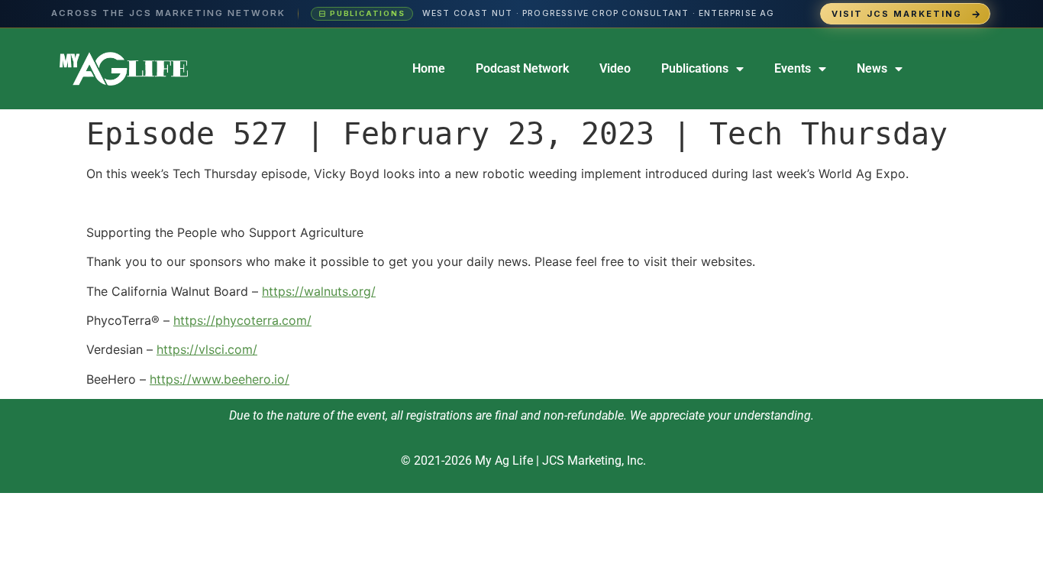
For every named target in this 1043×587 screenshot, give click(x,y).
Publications (694, 68)
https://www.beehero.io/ (219, 379)
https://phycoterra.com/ (242, 320)
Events (792, 68)
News (872, 68)
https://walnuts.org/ (319, 291)
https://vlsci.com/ (207, 349)
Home (428, 68)
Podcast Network (522, 68)
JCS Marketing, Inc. (594, 460)
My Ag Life (504, 460)
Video (615, 68)
